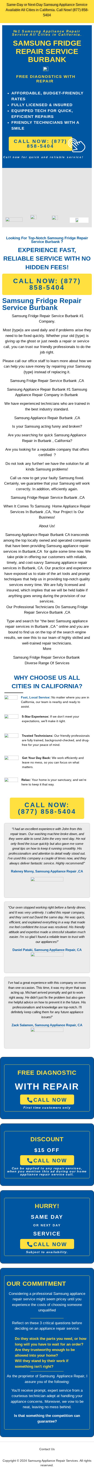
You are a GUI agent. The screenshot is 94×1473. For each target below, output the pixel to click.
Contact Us (47, 1449)
